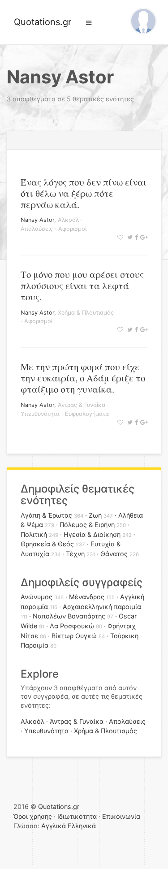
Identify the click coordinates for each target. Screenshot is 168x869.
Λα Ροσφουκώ (72, 626)
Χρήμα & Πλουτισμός (86, 312)
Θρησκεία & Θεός (47, 544)
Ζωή (95, 515)
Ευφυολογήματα (87, 414)
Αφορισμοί (72, 228)
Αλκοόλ (68, 219)
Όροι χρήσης (32, 816)
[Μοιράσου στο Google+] (142, 237)
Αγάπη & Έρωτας (46, 515)
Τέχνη (75, 554)
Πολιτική (34, 534)
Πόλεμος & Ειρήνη (87, 524)
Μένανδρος (86, 597)
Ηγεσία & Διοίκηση (92, 534)
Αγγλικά (53, 826)
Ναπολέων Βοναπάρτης (69, 616)
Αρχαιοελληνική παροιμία (102, 606)
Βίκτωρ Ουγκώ (74, 636)
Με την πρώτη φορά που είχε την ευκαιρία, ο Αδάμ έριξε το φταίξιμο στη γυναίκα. (83, 377)
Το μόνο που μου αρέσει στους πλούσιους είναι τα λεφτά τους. (82, 285)
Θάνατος (114, 554)
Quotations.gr (42, 22)
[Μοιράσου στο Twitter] (129, 237)
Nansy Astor (37, 219)
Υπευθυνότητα (40, 414)
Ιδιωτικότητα (77, 816)
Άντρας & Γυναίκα (81, 405)
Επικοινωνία (121, 816)
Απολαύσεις (37, 228)
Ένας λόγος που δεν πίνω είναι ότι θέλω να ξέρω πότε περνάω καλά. (83, 193)
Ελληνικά (82, 826)
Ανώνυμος (36, 597)
